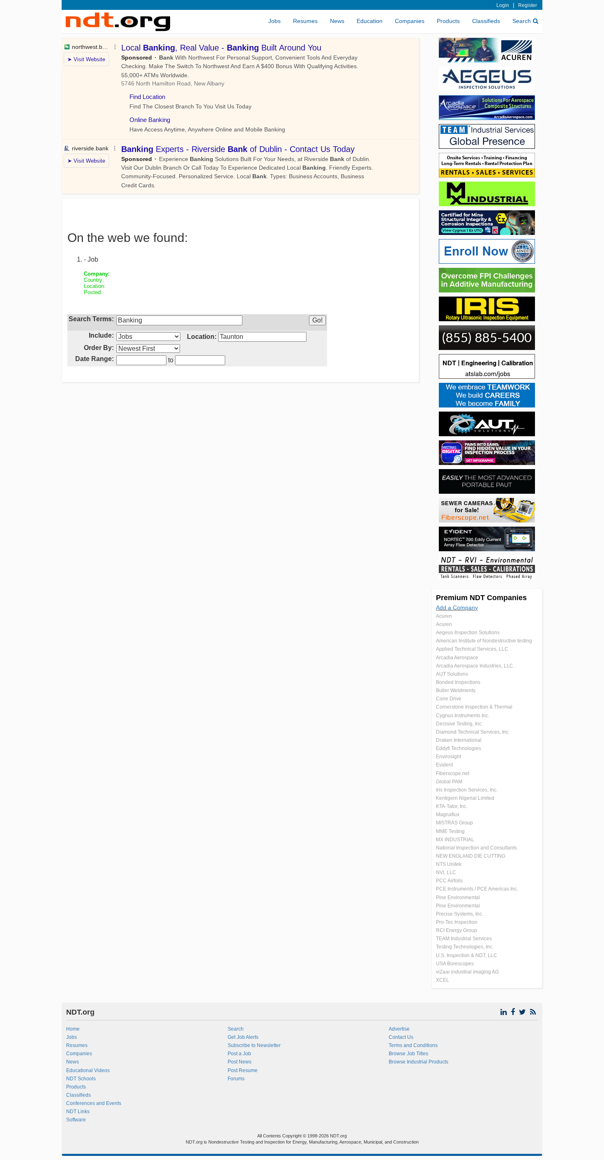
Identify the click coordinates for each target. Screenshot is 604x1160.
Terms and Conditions (413, 1045)
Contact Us (401, 1037)
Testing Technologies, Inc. (464, 947)
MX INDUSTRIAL (455, 839)
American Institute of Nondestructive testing (484, 641)
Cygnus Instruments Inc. (462, 715)
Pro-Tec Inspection (456, 922)
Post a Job (239, 1053)
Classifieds (486, 21)
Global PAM (449, 782)
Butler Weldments (455, 690)
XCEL (442, 980)
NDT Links (78, 1111)
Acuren (444, 616)
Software (76, 1120)
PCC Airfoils (449, 881)
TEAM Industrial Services (464, 938)
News (337, 21)
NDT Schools (81, 1079)
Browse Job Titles (408, 1053)
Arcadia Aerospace (457, 658)
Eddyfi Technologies (458, 748)
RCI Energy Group (456, 930)
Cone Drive (448, 699)
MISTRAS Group (454, 823)
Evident (444, 765)
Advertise (399, 1029)
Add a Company (457, 607)
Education (370, 21)
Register (527, 5)
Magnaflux (447, 814)
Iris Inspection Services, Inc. (467, 790)
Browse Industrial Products (418, 1062)
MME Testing (450, 831)
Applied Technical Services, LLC (472, 649)
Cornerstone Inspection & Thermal (474, 707)
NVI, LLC (446, 872)
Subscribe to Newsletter (254, 1045)
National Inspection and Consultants (476, 848)
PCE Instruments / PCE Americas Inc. (477, 889)
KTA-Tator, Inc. (452, 806)
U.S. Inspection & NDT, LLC (466, 955)
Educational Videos (88, 1070)
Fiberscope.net (452, 773)
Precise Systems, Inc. (459, 914)
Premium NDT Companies (481, 598)
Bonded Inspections (458, 682)
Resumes (305, 21)
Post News (239, 1062)
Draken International (459, 740)
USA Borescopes (455, 964)
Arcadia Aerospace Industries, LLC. (475, 666)
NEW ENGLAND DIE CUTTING (470, 856)
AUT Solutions (452, 674)
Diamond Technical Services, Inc (472, 732)
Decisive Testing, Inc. (459, 724)
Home (73, 1029)
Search (521, 21)
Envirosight (448, 757)
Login (502, 5)
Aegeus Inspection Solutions (468, 632)
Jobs (274, 21)
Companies (409, 21)
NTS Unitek (448, 864)
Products (448, 21)
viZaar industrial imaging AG (467, 972)
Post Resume (243, 1070)
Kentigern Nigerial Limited (465, 798)
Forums (236, 1079)
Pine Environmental (458, 897)
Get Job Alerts (243, 1037)
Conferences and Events (93, 1103)
